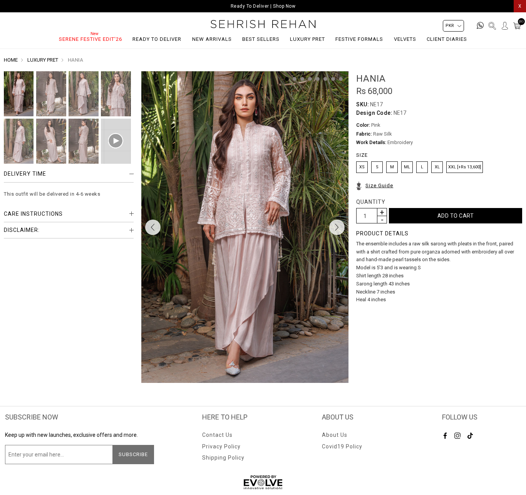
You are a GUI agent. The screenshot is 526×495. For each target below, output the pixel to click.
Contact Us (217, 435)
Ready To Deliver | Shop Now (263, 6)
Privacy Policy (221, 446)
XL (437, 166)
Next (337, 227)
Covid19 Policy (342, 446)
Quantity (370, 202)
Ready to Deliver (156, 39)
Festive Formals (359, 39)
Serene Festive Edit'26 (90, 39)
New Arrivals (212, 39)
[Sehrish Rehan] (263, 24)
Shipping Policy (223, 458)
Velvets (405, 39)
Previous (153, 227)
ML (407, 166)
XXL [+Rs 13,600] (464, 166)
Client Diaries (447, 39)
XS (362, 166)
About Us (334, 435)
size (362, 155)
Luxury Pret (307, 39)
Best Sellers (261, 39)
